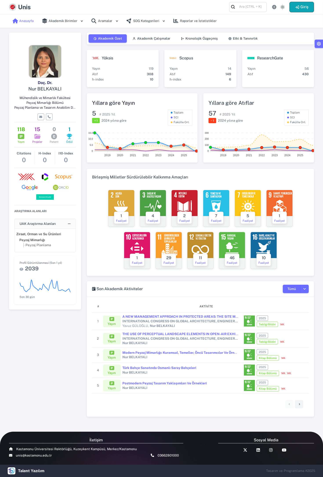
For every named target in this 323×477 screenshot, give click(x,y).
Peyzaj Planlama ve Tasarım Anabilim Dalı (45, 107)
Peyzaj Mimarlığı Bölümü (45, 103)
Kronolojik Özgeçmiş (201, 38)
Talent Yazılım (31, 470)
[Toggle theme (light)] (282, 7)
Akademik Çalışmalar (153, 38)
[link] (299, 404)
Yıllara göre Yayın (113, 103)
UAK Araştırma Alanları (38, 224)
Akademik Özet (110, 38)
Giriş (304, 7)
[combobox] (248, 6)
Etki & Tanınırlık (245, 38)
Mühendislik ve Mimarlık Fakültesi (45, 98)
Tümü (291, 289)
